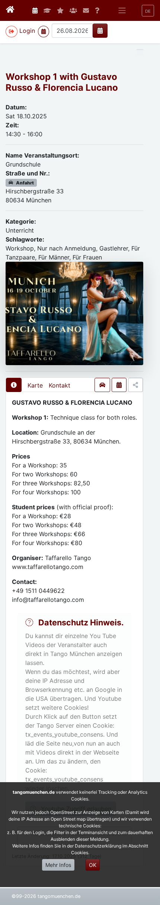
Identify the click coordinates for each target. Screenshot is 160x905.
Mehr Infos (58, 865)
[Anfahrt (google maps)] (102, 385)
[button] (148, 10)
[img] (100, 31)
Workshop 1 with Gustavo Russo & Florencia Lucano (62, 82)
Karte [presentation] (35, 385)
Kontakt (59, 385)
